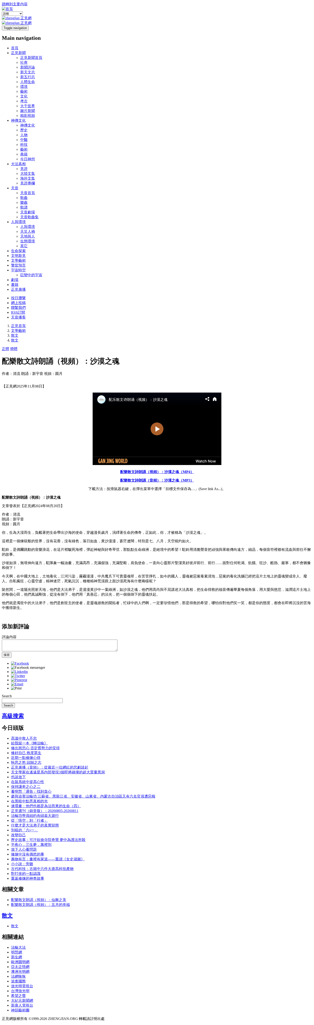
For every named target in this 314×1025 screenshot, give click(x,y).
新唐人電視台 (22, 1005)
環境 (24, 87)
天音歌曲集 (29, 217)
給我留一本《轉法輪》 (29, 743)
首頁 (14, 48)
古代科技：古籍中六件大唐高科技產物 (42, 869)
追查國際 (18, 981)
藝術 (24, 91)
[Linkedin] (19, 672)
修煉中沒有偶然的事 (27, 854)
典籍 (24, 154)
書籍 (14, 285)
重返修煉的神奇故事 (27, 878)
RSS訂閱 (18, 312)
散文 (14, 335)
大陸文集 (27, 173)
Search (7, 696)
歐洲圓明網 (20, 962)
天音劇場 (27, 212)
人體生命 (27, 82)
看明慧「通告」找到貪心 (31, 791)
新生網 (16, 957)
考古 (24, 101)
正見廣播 (18, 289)
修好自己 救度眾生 (26, 753)
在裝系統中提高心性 (27, 782)
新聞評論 (27, 67)
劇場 (14, 280)
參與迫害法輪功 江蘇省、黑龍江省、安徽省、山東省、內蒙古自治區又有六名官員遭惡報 (83, 796)
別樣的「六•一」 (24, 830)
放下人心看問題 (24, 849)
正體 (5, 349)
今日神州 (27, 159)
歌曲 (24, 198)
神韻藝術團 (20, 1010)
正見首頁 (18, 326)
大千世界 (27, 106)
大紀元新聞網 (22, 1000)
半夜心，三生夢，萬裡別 (31, 845)
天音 (14, 188)
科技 (24, 144)
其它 (24, 246)
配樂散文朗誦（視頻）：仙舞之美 (38, 900)
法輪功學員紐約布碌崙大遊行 (35, 816)
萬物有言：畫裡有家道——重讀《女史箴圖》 (48, 859)
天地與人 (27, 236)
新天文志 (27, 72)
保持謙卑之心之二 (25, 787)
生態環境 (27, 241)
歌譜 (24, 207)
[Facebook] (20, 663)
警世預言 (18, 265)
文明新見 (18, 256)
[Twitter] (18, 676)
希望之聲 (18, 996)
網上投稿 (18, 303)
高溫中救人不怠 (24, 738)
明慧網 (16, 952)
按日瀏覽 (18, 298)
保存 (7, 655)
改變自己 (18, 835)
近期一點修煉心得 (25, 758)
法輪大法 (18, 947)
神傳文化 (18, 120)
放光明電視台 (22, 986)
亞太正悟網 (20, 967)
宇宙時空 (18, 270)
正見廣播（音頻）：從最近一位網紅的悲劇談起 (49, 767)
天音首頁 (27, 193)
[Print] (16, 688)
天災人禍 (27, 231)
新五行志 (27, 77)
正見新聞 (18, 53)
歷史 (24, 130)
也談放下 (18, 777)
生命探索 (18, 251)
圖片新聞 (27, 111)
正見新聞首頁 (31, 58)
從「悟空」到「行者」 (29, 820)
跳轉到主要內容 (15, 4)
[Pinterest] (19, 680)
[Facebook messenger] (28, 667)
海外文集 (27, 178)
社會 (24, 62)
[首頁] (7, 9)
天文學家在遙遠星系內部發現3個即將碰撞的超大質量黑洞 (58, 772)
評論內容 (9, 637)
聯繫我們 (18, 308)
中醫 (24, 140)
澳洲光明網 (20, 971)
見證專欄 (27, 183)
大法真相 (18, 164)
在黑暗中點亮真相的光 (29, 801)
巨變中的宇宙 (31, 275)
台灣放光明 (20, 991)
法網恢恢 (18, 976)
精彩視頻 (27, 116)
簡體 (13, 349)
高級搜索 (13, 716)
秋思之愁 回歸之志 (26, 762)
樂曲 (24, 202)
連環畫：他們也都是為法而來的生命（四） (46, 806)
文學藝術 (18, 260)
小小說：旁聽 (22, 864)
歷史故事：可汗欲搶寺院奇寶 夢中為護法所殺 (48, 840)
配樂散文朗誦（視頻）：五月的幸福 (40, 905)
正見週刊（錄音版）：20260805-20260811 (44, 811)
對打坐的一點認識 (25, 874)
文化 (24, 96)
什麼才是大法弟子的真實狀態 (35, 825)
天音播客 (18, 317)
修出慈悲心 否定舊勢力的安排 (35, 748)
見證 (24, 169)
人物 (24, 135)
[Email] (17, 684)
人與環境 (18, 222)
